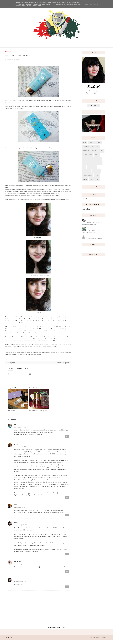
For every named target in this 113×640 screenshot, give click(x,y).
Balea (84, 142)
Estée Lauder (86, 150)
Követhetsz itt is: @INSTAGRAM (56, 627)
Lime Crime (93, 158)
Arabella (9, 59)
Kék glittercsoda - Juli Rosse (95, 238)
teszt (91, 179)
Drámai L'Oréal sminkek (93, 122)
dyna (16, 444)
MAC (100, 158)
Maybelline (98, 162)
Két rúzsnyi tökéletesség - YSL (38, 411)
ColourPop (86, 146)
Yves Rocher (96, 171)
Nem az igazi (11, 411)
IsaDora (101, 150)
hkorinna (18, 561)
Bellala (17, 424)
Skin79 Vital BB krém (14, 388)
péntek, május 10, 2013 (20, 581)
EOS (92, 146)
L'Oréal (97, 154)
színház (85, 179)
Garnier (94, 150)
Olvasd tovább (93, 125)
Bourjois (91, 142)
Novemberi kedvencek (36, 388)
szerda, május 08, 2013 (20, 427)
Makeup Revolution (88, 162)
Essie (98, 146)
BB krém (8, 52)
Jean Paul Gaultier (87, 154)
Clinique (99, 142)
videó (97, 179)
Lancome (85, 158)
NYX (84, 167)
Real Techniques (92, 167)
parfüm (97, 175)
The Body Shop (86, 171)
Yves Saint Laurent (87, 175)
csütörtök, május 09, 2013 (20, 525)
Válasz (67, 436)
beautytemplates (103, 637)
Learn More (88, 4)
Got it (96, 4)
